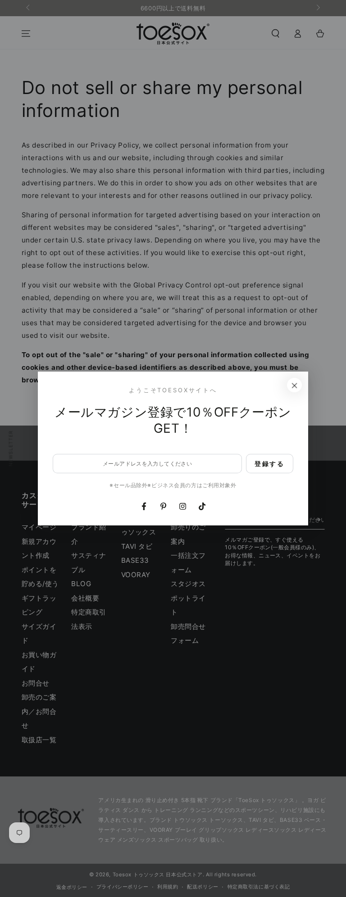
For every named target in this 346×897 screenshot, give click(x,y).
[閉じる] (294, 385)
